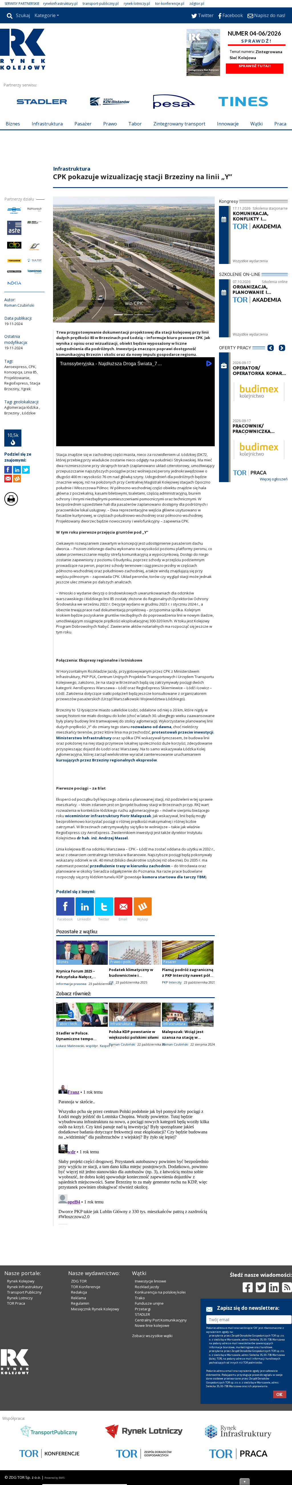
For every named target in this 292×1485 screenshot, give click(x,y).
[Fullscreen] (207, 440)
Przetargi (143, 1308)
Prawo (110, 124)
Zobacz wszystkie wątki (152, 1335)
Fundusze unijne (149, 1303)
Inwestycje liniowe (150, 1281)
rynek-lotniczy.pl (137, 3)
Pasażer (83, 124)
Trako (140, 1297)
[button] (60, 260)
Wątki (256, 124)
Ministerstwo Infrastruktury (83, 737)
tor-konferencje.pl (169, 3)
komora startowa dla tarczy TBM (173, 876)
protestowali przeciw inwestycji (182, 732)
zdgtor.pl (196, 3)
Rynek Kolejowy (21, 1281)
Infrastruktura (47, 124)
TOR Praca (16, 1303)
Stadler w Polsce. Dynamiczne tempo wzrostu (74, 1038)
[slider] (135, 434)
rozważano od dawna (151, 726)
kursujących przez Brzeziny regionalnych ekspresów (106, 760)
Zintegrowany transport (179, 124)
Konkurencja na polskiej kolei (160, 1292)
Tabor (135, 124)
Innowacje (228, 124)
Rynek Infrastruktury (25, 1286)
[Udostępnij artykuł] (17, 470)
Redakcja (79, 1292)
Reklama (78, 1297)
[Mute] (93, 440)
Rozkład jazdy (147, 1286)
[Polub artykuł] (8, 470)
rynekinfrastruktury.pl (60, 3)
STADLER (142, 1314)
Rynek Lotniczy (20, 1297)
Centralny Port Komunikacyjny (161, 1320)
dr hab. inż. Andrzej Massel (102, 837)
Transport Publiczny (24, 1292)
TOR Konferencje (85, 1286)
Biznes (13, 124)
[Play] (63, 440)
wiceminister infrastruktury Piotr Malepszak (108, 815)
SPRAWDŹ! (256, 41)
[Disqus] (135, 1153)
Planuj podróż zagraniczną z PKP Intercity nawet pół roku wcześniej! (187, 975)
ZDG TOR (79, 1281)
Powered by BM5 (54, 1478)
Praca (280, 124)
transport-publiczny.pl (101, 3)
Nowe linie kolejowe (152, 1325)
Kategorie (45, 15)
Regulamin (80, 1303)
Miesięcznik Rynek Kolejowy (95, 1308)
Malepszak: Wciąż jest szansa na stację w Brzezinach (183, 1037)
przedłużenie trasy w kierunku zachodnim (130, 865)
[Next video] (78, 440)
